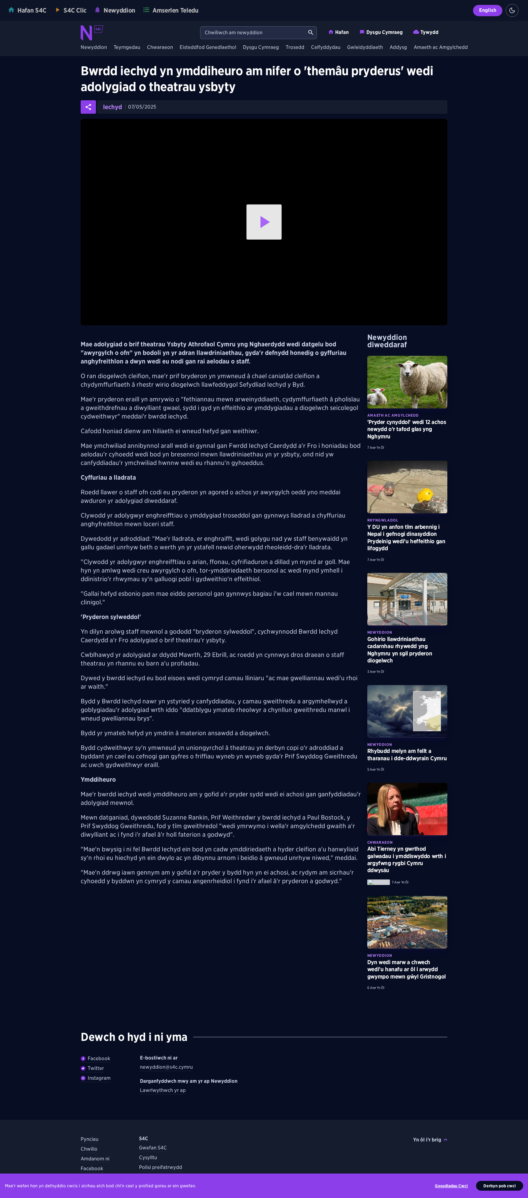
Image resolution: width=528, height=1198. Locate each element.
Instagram (99, 1078)
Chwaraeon (160, 47)
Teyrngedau (127, 47)
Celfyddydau (325, 47)
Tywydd (429, 32)
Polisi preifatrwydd (160, 1167)
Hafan (342, 32)
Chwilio (89, 1149)
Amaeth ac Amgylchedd (441, 47)
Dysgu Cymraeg (384, 32)
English (487, 10)
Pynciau (89, 1139)
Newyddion (94, 47)
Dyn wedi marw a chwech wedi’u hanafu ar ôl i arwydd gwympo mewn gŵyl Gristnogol (406, 969)
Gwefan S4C (153, 1148)
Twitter (96, 1068)
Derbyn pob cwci (499, 1185)
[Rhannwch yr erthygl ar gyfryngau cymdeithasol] (88, 107)
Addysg (398, 47)
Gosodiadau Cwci (451, 1185)
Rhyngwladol (382, 520)
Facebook (99, 1058)
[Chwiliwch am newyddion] (311, 33)
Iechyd (112, 107)
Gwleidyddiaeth (365, 47)
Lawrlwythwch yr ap (163, 1090)
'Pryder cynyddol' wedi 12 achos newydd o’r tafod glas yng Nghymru (406, 429)
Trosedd (295, 47)
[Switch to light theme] (512, 10)
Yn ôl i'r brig (427, 1140)
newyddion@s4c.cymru (166, 1067)
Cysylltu (148, 1157)
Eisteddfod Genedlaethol (208, 47)
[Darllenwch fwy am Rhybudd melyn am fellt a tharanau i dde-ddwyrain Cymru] (407, 711)
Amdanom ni (95, 1159)
